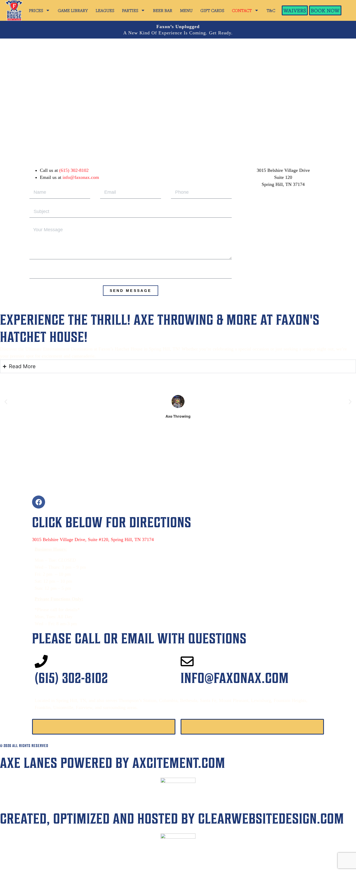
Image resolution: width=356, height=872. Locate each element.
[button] (6, 402)
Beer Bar (162, 10)
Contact (242, 10)
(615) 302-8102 (74, 170)
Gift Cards (212, 10)
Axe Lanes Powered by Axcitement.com (112, 762)
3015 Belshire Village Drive (283, 170)
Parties (130, 10)
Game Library (73, 10)
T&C (271, 10)
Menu (186, 10)
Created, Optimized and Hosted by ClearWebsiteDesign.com (172, 818)
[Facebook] (38, 502)
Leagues (105, 10)
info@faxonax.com (81, 177)
